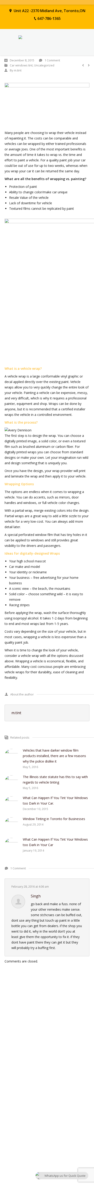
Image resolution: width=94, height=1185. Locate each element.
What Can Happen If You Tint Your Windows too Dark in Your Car (55, 842)
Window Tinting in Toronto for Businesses (54, 819)
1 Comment (52, 60)
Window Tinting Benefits (21, 1037)
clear (81, 1156)
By (15, 70)
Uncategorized (44, 65)
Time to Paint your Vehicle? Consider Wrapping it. (38, 1045)
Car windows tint (21, 65)
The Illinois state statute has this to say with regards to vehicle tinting (55, 779)
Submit (12, 1156)
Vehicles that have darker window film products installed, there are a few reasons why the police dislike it (54, 755)
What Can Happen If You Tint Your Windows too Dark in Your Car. (55, 800)
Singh (36, 896)
